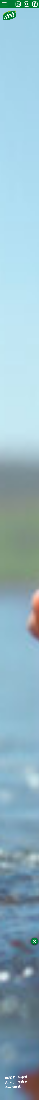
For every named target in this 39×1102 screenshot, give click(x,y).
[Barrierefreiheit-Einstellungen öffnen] (34, 941)
